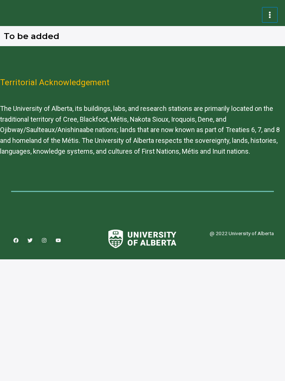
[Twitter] (30, 240)
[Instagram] (44, 240)
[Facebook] (16, 240)
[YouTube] (58, 240)
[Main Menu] (270, 15)
